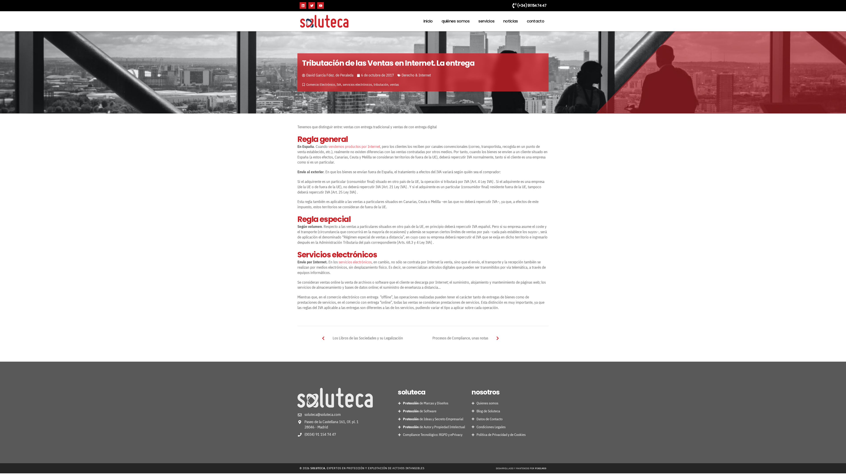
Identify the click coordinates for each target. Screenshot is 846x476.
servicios (486, 21)
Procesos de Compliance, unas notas (460, 338)
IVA (339, 84)
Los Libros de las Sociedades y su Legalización (368, 338)
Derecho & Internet (416, 75)
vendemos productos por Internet (354, 146)
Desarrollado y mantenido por (521, 468)
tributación (381, 84)
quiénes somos (456, 21)
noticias (510, 21)
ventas (394, 84)
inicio (428, 21)
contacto (535, 21)
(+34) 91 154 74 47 (531, 5)
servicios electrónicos (357, 84)
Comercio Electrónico (320, 84)
